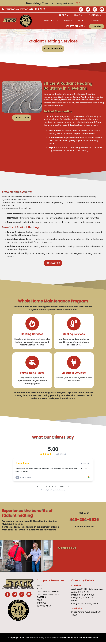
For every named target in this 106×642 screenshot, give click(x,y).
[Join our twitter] (88, 9)
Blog (39, 588)
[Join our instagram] (95, 9)
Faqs (39, 600)
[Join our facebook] (81, 9)
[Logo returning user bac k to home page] (9, 21)
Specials (41, 602)
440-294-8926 (84, 519)
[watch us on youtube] (102, 9)
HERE (77, 3)
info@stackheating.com (84, 603)
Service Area (44, 605)
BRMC (76, 637)
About (40, 585)
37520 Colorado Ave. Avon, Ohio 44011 (87, 590)
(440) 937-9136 (84, 597)
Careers (41, 597)
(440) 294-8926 (36, 9)
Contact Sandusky (48, 594)
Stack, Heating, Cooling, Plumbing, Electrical (43, 637)
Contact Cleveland (48, 591)
